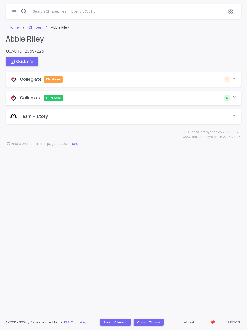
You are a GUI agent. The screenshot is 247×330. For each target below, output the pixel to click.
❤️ (213, 322)
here (74, 143)
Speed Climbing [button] (115, 322)
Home (14, 27)
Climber (34, 27)
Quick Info (24, 61)
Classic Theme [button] (148, 322)
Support (233, 321)
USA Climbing (74, 322)
